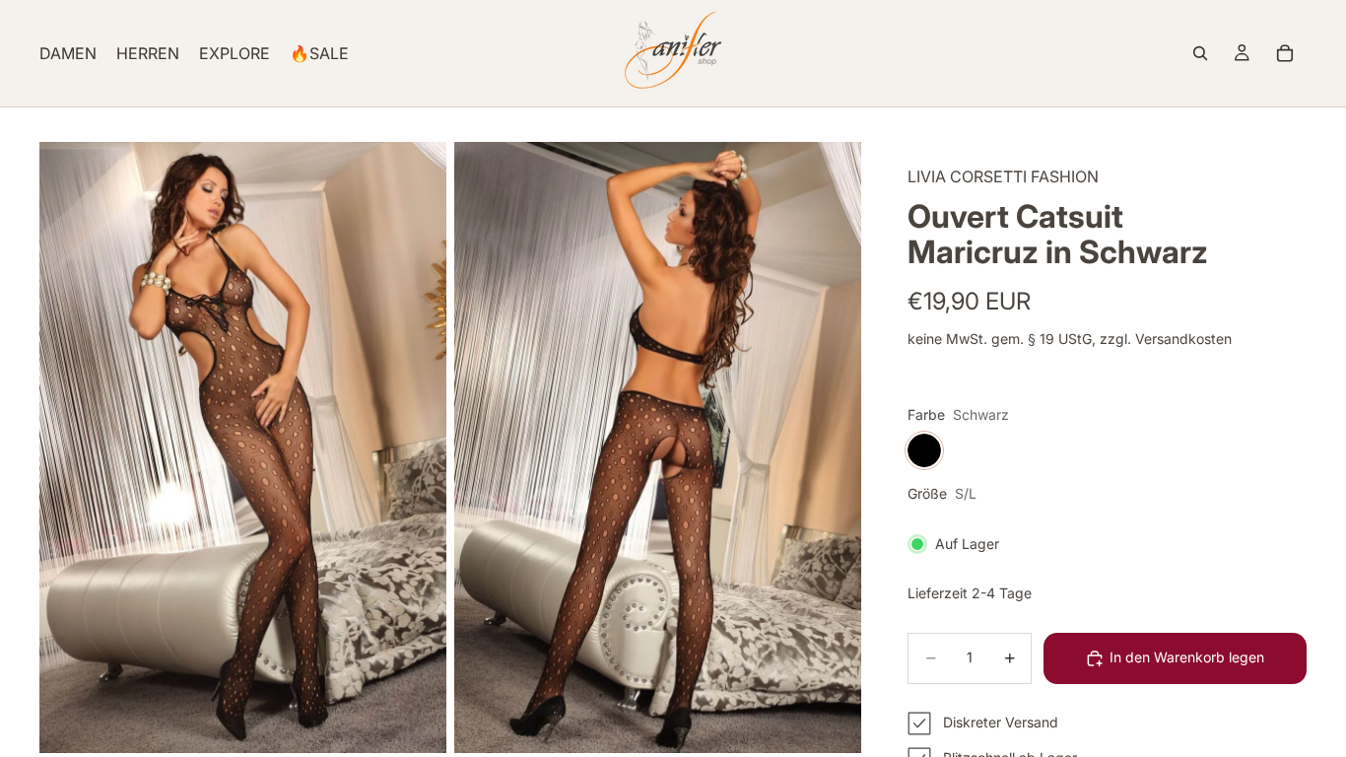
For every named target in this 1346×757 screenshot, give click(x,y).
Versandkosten (1183, 338)
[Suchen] (1200, 53)
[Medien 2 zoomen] (657, 447)
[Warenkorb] (1285, 53)
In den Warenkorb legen (1187, 657)
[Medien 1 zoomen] (242, 447)
